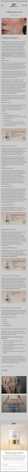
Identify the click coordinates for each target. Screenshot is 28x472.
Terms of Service (15, 469)
